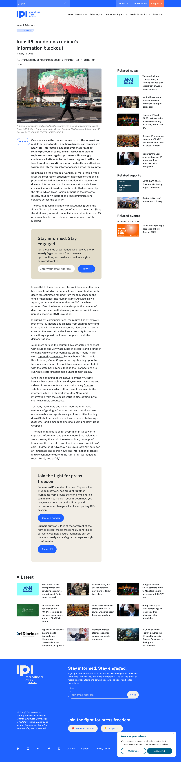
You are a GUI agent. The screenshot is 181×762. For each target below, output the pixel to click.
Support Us (112, 728)
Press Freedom (24, 30)
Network (79, 14)
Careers (71, 748)
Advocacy (95, 14)
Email (73, 688)
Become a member (50, 518)
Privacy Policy (103, 748)
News (70, 14)
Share (25, 141)
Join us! (86, 268)
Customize (133, 751)
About (122, 3)
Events (156, 14)
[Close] (174, 733)
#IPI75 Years (140, 3)
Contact (85, 748)
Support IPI (156, 3)
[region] (146, 744)
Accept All (159, 751)
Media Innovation (138, 14)
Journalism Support (115, 14)
